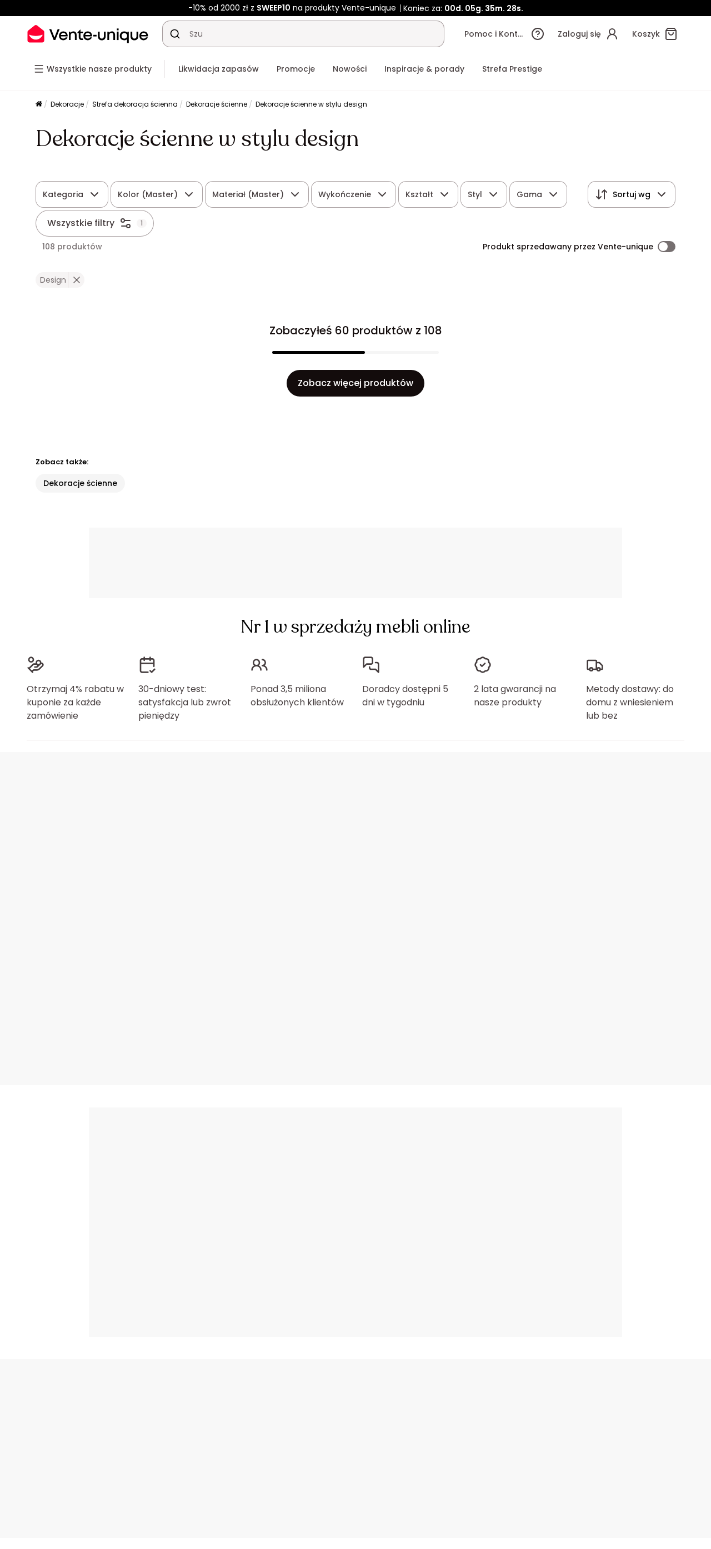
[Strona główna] (39, 104)
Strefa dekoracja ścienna (135, 104)
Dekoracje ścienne (216, 104)
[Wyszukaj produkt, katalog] (175, 34)
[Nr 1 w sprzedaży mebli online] (88, 33)
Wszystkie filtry (80, 223)
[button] (76, 280)
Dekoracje (67, 104)
